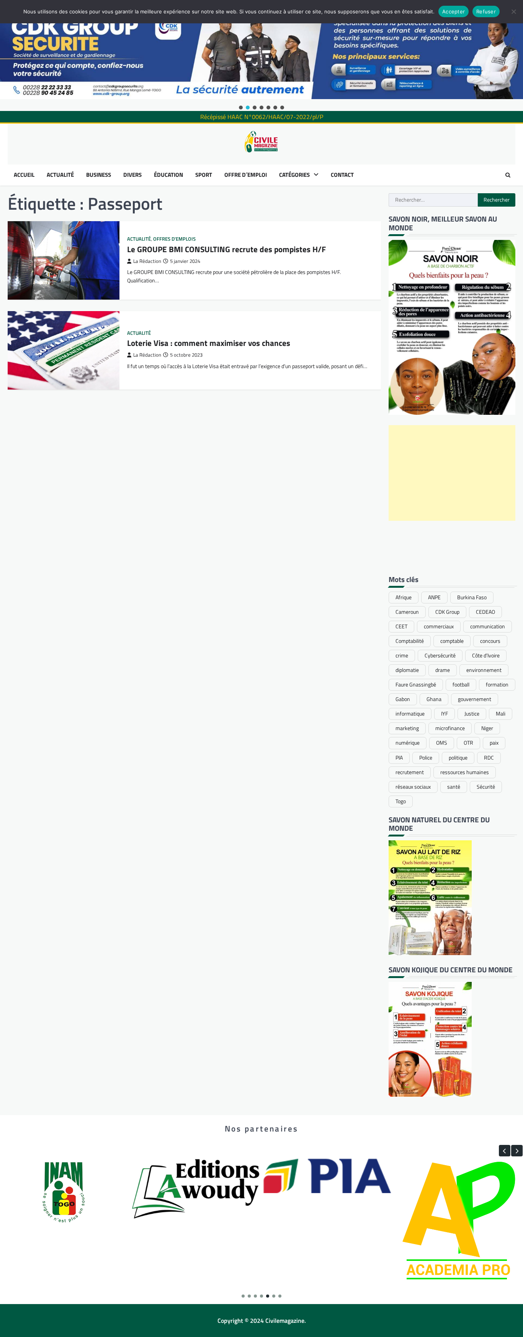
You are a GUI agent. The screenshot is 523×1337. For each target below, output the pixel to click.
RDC (489, 757)
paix (494, 743)
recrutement (410, 772)
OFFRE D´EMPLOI (245, 175)
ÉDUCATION (168, 175)
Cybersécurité (440, 655)
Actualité (139, 239)
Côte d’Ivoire (486, 655)
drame (442, 670)
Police (425, 757)
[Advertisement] (452, 473)
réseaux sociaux (413, 787)
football (461, 684)
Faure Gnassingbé (416, 684)
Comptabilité (410, 641)
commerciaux (439, 626)
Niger (487, 728)
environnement (484, 670)
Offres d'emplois (174, 239)
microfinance (450, 728)
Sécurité (486, 787)
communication (487, 626)
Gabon (403, 699)
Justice (471, 713)
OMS (441, 743)
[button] (241, 107)
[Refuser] (513, 11)
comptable (452, 641)
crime (402, 655)
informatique (410, 713)
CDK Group (447, 612)
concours (490, 641)
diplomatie (407, 670)
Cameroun (407, 612)
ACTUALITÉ (60, 175)
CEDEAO (485, 612)
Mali (500, 713)
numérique (408, 743)
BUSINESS (98, 175)
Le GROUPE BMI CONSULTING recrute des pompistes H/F (226, 249)
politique (458, 757)
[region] (261, 55)
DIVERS (132, 175)
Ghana (434, 699)
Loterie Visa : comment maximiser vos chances (208, 343)
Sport (203, 175)
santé (453, 787)
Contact (342, 175)
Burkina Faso (472, 597)
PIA (399, 757)
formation (497, 684)
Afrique (404, 597)
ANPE (434, 597)
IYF (444, 713)
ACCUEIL (24, 175)
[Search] (507, 175)
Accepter (453, 11)
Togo (401, 801)
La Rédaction (147, 261)
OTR (468, 743)
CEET (401, 626)
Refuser (486, 11)
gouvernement (474, 699)
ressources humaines (464, 772)
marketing (407, 728)
